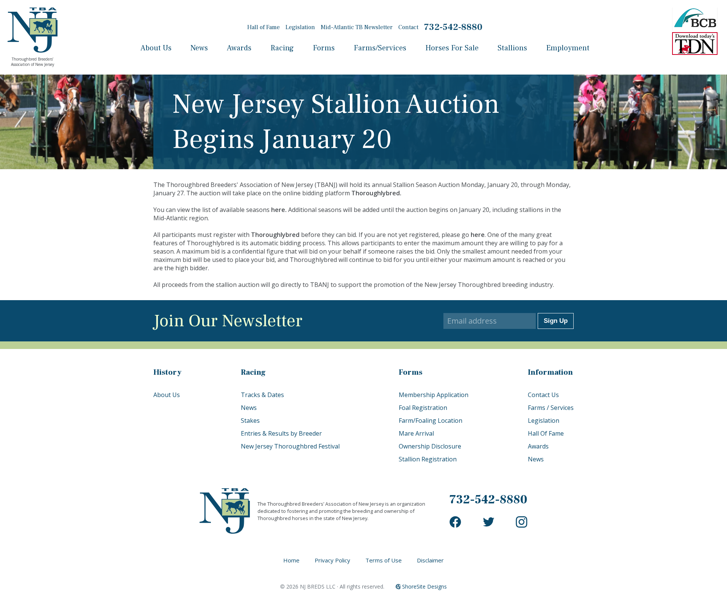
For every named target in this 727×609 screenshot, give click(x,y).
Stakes (250, 420)
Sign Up (556, 320)
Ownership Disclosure (430, 446)
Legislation (300, 27)
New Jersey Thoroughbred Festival (290, 446)
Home (291, 560)
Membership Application (433, 395)
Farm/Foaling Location (430, 420)
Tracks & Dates (262, 395)
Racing (282, 48)
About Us (156, 48)
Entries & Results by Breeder (281, 433)
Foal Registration (423, 407)
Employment (568, 48)
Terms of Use (383, 560)
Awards (239, 48)
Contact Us (543, 395)
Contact (408, 27)
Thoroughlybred (375, 193)
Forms (324, 48)
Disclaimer (430, 560)
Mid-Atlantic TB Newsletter (357, 27)
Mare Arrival (416, 433)
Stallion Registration (428, 459)
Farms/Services (380, 48)
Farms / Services (551, 407)
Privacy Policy (332, 560)
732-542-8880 (453, 27)
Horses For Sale (452, 48)
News (199, 48)
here (278, 210)
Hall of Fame (263, 27)
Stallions (512, 48)
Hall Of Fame (546, 433)
